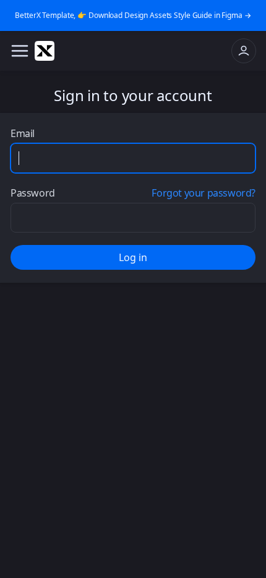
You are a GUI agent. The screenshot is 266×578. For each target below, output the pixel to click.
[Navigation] (20, 51)
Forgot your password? (203, 193)
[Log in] (243, 50)
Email (23, 133)
